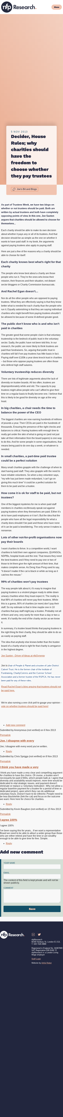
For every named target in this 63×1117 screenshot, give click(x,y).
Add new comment (15, 725)
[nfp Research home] (19, 7)
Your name (9, 863)
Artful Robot (46, 963)
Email (6, 873)
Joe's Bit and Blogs (27, 189)
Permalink (5, 735)
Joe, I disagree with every (17, 740)
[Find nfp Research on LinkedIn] (33, 934)
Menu (56, 7)
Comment (8, 888)
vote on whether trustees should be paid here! (24, 706)
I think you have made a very (19, 767)
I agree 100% (8, 819)
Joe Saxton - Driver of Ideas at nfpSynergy (23, 655)
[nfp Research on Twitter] (39, 934)
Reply (9, 751)
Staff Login (36, 959)
